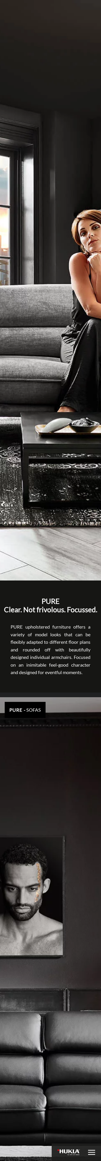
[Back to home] (68, 1152)
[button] (91, 1152)
